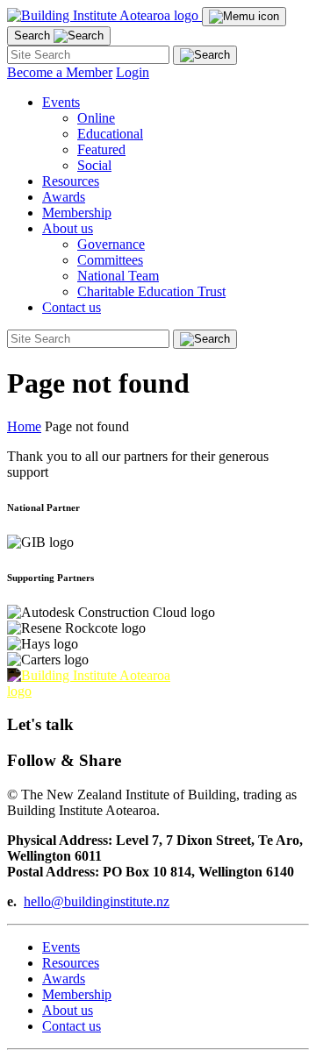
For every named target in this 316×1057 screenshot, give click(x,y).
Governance (111, 244)
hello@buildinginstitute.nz (96, 901)
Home (24, 426)
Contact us (71, 307)
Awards (63, 196)
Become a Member (59, 72)
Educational (110, 133)
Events (61, 947)
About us (67, 1010)
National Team (118, 275)
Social (94, 165)
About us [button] (67, 228)
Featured (101, 149)
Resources (70, 181)
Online (96, 117)
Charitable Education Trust (151, 291)
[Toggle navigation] (244, 16)
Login (132, 72)
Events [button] (61, 102)
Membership (76, 212)
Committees (110, 259)
